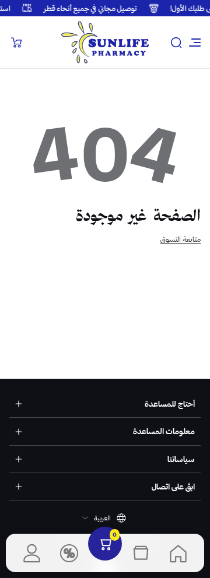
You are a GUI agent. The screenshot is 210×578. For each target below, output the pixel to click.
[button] (176, 42)
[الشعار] (105, 42)
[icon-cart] (16, 43)
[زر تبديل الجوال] (194, 43)
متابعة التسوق (180, 239)
